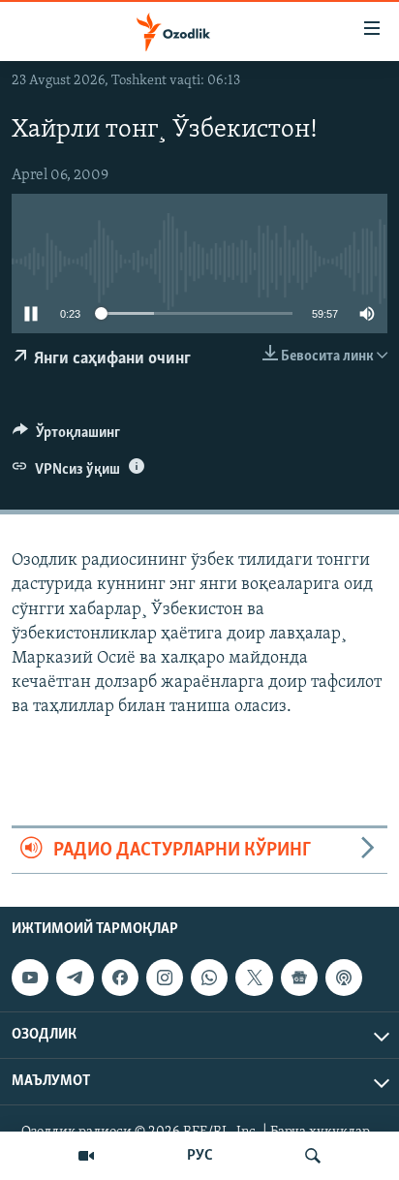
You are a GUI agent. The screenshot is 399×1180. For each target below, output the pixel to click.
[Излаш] (313, 1156)
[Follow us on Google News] (299, 977)
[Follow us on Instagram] (164, 977)
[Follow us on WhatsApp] (209, 977)
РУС (200, 1156)
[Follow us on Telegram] (74, 977)
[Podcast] (343, 977)
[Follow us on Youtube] (30, 977)
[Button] (66, 437)
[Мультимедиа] (86, 1156)
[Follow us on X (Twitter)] (253, 977)
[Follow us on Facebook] (120, 977)
